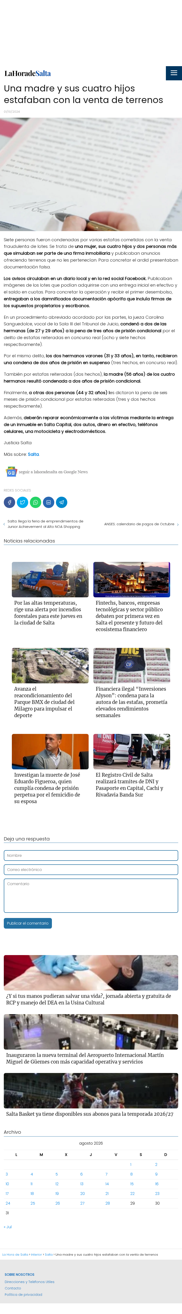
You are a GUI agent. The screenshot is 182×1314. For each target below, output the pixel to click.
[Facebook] (9, 502)
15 (132, 1184)
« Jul (8, 1227)
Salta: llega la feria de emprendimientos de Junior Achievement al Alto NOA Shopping (45, 524)
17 (7, 1193)
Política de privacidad (23, 1294)
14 (107, 1184)
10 (7, 1184)
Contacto (13, 1288)
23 (157, 1193)
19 (57, 1193)
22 (132, 1193)
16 (157, 1184)
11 (31, 1184)
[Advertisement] (91, 33)
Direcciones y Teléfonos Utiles (30, 1282)
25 (33, 1203)
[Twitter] (22, 502)
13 (81, 1184)
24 (8, 1203)
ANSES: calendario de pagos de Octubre (139, 523)
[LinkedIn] (48, 502)
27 (82, 1203)
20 (82, 1193)
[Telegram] (61, 502)
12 (57, 1184)
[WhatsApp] (35, 502)
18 (32, 1193)
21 (107, 1193)
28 (107, 1203)
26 (57, 1203)
